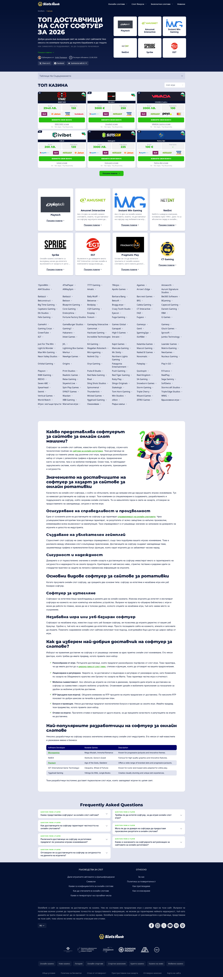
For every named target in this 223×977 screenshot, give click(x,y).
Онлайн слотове (116, 4)
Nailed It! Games (145, 352)
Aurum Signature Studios (169, 291)
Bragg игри (118, 304)
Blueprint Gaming (72, 304)
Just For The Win (46, 344)
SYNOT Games (70, 391)
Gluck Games (168, 328)
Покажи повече (110, 173)
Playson (42, 370)
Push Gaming (119, 370)
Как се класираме (141, 890)
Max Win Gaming (46, 352)
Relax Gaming (70, 379)
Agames (141, 285)
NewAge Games (71, 356)
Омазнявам (93, 404)
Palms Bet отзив (161, 163)
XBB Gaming (69, 399)
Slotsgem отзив (111, 163)
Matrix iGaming (169, 348)
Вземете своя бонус (62, 120)
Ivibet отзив (62, 163)
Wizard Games (144, 395)
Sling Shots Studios (97, 383)
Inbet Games (69, 336)
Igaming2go (143, 332)
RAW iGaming (45, 375)
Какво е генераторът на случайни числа (91, 895)
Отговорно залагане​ (152, 973)
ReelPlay (165, 375)
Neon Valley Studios (48, 356)
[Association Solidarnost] (107, 949)
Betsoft (116, 300)
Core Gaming (69, 308)
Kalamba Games (145, 344)
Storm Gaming (144, 387)
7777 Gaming (94, 285)
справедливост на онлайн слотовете (136, 516)
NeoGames (167, 352)
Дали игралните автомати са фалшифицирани (91, 876)
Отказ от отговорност (96, 973)
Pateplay (141, 363)
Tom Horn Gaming (121, 391)
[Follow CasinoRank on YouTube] (170, 925)
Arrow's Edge (144, 289)
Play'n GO (166, 363)
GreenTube (43, 332)
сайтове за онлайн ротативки (88, 451)
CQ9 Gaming (93, 308)
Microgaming (94, 352)
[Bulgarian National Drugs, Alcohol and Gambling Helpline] (87, 949)
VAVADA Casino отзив (161, 124)
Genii (139, 328)
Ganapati (116, 328)
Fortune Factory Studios (74, 317)
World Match (44, 399)
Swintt (41, 391)
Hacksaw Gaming (96, 332)
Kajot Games (118, 344)
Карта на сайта (174, 973)
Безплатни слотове (160, 4)
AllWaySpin (68, 289)
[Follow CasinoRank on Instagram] (157, 925)
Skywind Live (69, 383)
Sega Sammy (168, 379)
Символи (91, 881)
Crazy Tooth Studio (121, 308)
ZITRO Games (144, 399)
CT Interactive (144, 308)
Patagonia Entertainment (119, 365)
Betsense (92, 300)
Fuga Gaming (119, 317)
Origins (66, 363)
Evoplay (91, 313)
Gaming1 (67, 328)
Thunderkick (93, 391)
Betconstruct (44, 300)
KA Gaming (93, 344)
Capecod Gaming (170, 304)
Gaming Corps (45, 328)
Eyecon (116, 313)
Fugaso (140, 317)
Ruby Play (117, 379)
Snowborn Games (146, 383)
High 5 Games (119, 332)
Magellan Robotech (97, 348)
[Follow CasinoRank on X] (163, 925)
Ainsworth (166, 285)
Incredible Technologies (99, 336)
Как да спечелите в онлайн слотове (91, 890)
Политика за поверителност (141, 881)
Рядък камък (118, 404)
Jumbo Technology (170, 336)
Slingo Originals (120, 383)
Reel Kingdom (144, 375)
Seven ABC (43, 383)
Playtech (52, 763)
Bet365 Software (169, 296)
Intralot (116, 336)
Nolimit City (93, 356)
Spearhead (43, 387)
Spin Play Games (71, 387)
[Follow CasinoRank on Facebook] (151, 925)
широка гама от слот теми (92, 666)
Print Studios (69, 370)
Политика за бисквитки (71, 973)
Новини (181, 4)
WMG (164, 395)
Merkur (67, 352)
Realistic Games (71, 375)
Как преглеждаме (141, 886)
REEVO (41, 379)
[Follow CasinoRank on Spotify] (176, 925)
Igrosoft (165, 332)
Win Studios (118, 395)
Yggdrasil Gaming (96, 399)
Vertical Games (45, 395)
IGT (40, 336)
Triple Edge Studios (171, 391)
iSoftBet (141, 336)
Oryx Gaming (94, 363)
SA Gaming (142, 379)
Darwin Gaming (169, 308)
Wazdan (67, 395)
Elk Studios (43, 313)
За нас (141, 876)
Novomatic (142, 356)
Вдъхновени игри (170, 399)
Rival (89, 379)
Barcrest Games (145, 296)
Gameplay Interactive (98, 324)
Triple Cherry (143, 391)
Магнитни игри (71, 404)
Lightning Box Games (73, 348)
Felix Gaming (44, 317)
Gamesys (141, 324)
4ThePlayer (68, 285)
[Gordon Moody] (127, 949)
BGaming (166, 300)
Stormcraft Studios (171, 387)
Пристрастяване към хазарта (125, 973)
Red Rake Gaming (96, 375)
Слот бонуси (138, 4)
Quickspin (142, 370)
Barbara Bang (119, 296)
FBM (163, 313)
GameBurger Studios (73, 324)
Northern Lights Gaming (120, 358)
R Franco (165, 370)
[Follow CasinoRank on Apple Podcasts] (182, 925)
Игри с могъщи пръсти (49, 404)
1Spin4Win (43, 285)
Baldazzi (42, 296)
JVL (64, 344)
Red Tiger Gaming (121, 375)
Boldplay (91, 304)
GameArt (42, 324)
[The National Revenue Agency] (68, 949)
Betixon (67, 300)
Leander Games (169, 344)
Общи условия (48, 973)
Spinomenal (93, 387)
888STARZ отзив (62, 124)
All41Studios (44, 289)
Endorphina (69, 313)
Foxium (91, 317)
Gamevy (165, 324)
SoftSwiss (166, 383)
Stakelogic (117, 387)
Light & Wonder (46, 348)
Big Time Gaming (46, 304)
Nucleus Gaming (169, 356)
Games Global (119, 324)
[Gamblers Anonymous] (145, 949)
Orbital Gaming (46, 363)
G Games (166, 317)
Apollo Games (119, 289)
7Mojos (116, 285)
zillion (115, 399)
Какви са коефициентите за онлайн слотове (91, 886)
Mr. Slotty (117, 352)
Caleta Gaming (144, 304)
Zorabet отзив (111, 124)
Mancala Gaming (120, 348)
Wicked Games (94, 395)
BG (41, 925)
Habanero (68, 332)
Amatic (91, 289)
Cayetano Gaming (47, 308)
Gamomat (92, 328)
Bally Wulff (92, 296)
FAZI (139, 313)
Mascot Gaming (145, 348)
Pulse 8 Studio (94, 370)
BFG (139, 300)
